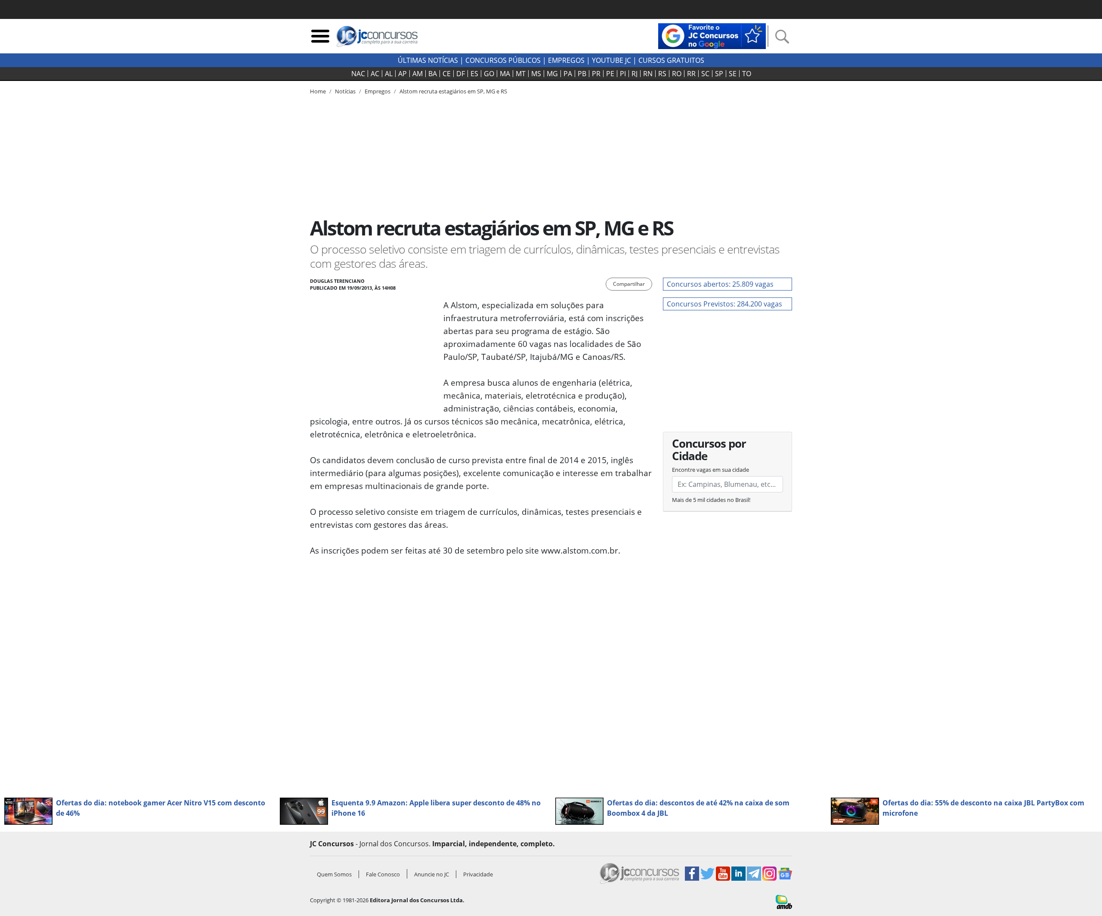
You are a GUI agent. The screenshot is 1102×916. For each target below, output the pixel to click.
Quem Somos (334, 874)
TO (746, 73)
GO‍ (489, 73)
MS (536, 73)
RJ (634, 73)
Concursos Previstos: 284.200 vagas (724, 304)
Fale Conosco (383, 874)
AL (389, 73)
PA (567, 73)
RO (676, 73)
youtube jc (611, 60)
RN (648, 73)
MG (552, 73)
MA (505, 73)
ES (474, 73)
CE (447, 73)
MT (521, 73)
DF (460, 73)
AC (375, 73)
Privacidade (478, 874)
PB (582, 73)
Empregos (566, 60)
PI (623, 73)
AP (402, 73)
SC (705, 73)
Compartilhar (629, 284)
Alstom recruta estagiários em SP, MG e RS (453, 91)
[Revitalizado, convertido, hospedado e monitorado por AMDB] (784, 901)
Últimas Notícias (428, 60)
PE (610, 73)
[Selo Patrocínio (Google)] (712, 35)
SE (733, 73)
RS (662, 73)
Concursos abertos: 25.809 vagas (720, 284)
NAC (358, 73)
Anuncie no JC (431, 874)
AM (417, 73)
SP (719, 73)
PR (596, 73)
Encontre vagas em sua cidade (710, 469)
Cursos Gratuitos (671, 60)
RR (691, 73)
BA (432, 73)
